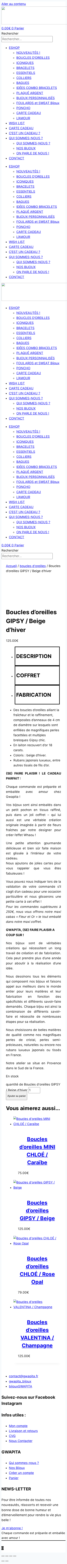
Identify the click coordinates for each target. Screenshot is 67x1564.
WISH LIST (17, 123)
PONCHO (23, 108)
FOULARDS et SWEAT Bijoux (37, 103)
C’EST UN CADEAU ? (24, 133)
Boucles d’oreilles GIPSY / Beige (37, 1210)
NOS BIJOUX (26, 148)
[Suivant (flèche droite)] (6, 1561)
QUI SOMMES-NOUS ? (26, 138)
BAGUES (22, 83)
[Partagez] (10, 1556)
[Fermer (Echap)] (14, 1556)
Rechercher (9, 33)
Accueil (11, 566)
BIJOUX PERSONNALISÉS (35, 98)
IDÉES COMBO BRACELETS (36, 88)
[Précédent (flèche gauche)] (2, 1561)
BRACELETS (25, 68)
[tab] (37, 656)
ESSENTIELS (25, 73)
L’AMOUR (23, 118)
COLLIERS (23, 78)
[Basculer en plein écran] (6, 1556)
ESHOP (14, 48)
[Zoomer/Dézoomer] (2, 1556)
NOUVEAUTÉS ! (28, 53)
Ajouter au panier (16, 1096)
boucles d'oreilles (33, 566)
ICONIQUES (25, 63)
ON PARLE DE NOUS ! (32, 153)
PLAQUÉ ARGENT (29, 93)
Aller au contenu (13, 4)
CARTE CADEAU (28, 113)
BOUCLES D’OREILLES (33, 58)
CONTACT (16, 158)
